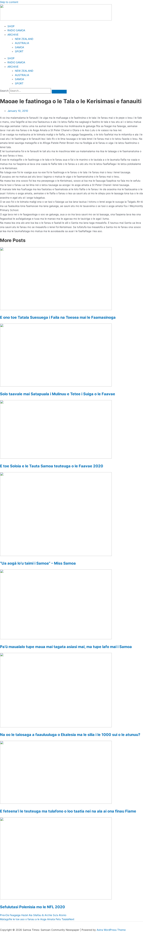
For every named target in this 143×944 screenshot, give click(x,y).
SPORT (19, 51)
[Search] (59, 92)
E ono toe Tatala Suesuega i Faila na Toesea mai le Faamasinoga (58, 317)
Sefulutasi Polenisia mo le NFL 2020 (32, 907)
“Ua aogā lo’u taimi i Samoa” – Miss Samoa (38, 563)
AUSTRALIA (22, 43)
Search (4, 90)
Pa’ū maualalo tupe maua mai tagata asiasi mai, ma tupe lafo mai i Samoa (66, 646)
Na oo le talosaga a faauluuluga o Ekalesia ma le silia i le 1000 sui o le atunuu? (70, 734)
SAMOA (19, 47)
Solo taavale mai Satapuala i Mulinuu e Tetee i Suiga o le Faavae (57, 394)
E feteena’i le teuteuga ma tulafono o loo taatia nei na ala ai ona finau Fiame (68, 811)
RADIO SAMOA (16, 30)
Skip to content (9, 2)
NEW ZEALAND (24, 38)
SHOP (11, 26)
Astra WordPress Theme (111, 929)
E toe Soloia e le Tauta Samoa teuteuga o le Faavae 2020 (51, 466)
